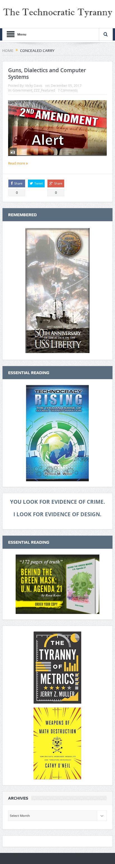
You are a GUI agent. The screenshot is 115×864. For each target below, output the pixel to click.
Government (22, 90)
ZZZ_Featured (44, 90)
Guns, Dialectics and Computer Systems (47, 74)
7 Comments (68, 90)
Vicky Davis (33, 85)
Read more (17, 163)
